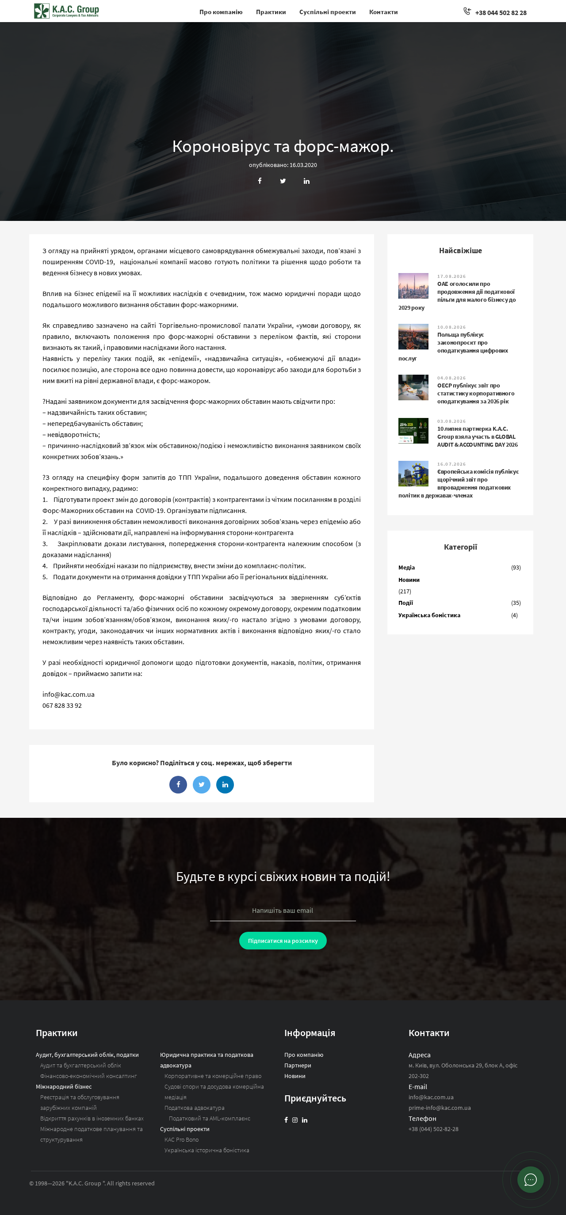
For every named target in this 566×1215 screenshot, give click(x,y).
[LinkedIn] (304, 1120)
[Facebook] (286, 1120)
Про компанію (221, 12)
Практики (271, 12)
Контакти (383, 12)
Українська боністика (429, 615)
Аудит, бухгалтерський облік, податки (87, 1055)
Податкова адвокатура (194, 1108)
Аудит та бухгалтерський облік (80, 1065)
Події (405, 603)
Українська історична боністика (206, 1150)
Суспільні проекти (327, 12)
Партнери (297, 1065)
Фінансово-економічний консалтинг (88, 1076)
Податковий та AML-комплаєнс (209, 1118)
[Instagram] (295, 1120)
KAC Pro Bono (181, 1139)
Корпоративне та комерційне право (212, 1076)
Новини (409, 580)
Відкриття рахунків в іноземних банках (92, 1118)
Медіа (406, 567)
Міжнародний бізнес (64, 1086)
